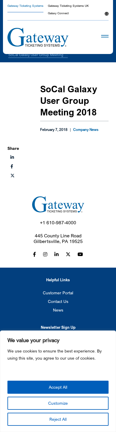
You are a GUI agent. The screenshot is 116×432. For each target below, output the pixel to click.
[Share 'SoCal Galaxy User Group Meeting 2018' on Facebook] (11, 166)
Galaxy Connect (58, 13)
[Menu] (96, 37)
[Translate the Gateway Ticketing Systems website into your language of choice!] (107, 16)
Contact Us (58, 301)
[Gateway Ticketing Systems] (37, 37)
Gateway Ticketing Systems (25, 6)
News (58, 309)
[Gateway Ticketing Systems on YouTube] (80, 254)
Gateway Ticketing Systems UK (68, 6)
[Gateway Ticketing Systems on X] (12, 175)
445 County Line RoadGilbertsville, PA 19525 (58, 238)
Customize (58, 403)
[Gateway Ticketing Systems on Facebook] (34, 254)
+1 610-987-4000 (58, 222)
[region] (58, 381)
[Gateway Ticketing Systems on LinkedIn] (56, 254)
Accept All (58, 387)
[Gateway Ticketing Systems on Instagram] (45, 254)
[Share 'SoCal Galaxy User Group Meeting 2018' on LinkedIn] (12, 157)
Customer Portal (58, 292)
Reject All (58, 419)
